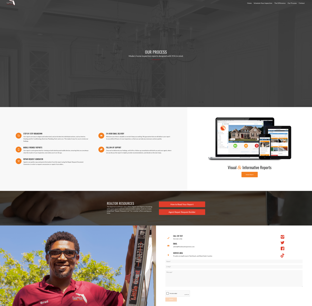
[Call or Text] (168, 238)
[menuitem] (249, 3)
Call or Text (178, 236)
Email (175, 243)
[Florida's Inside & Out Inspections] (10, 3)
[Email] (168, 246)
